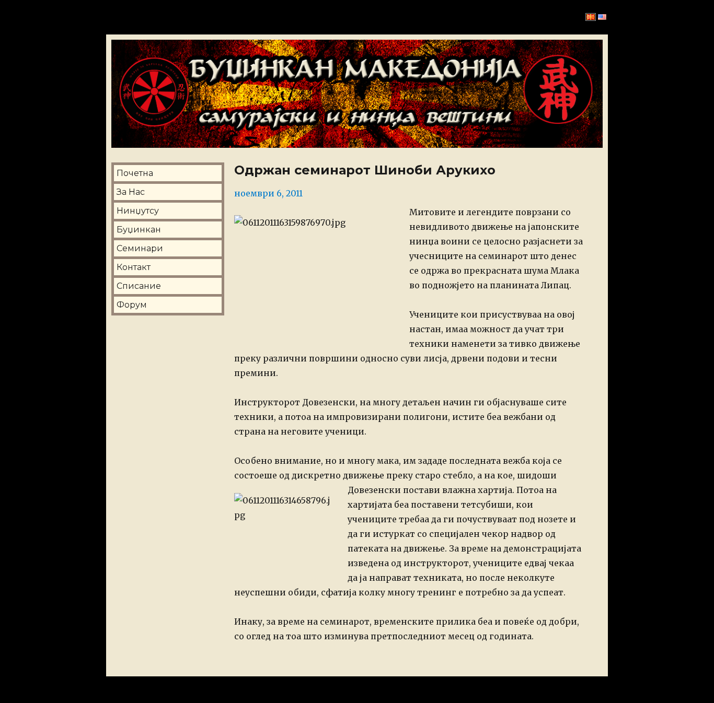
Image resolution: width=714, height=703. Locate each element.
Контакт (134, 267)
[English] (602, 17)
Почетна (135, 173)
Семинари (140, 248)
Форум (132, 305)
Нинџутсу (138, 211)
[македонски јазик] (590, 17)
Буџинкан (139, 230)
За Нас (131, 192)
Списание (139, 286)
